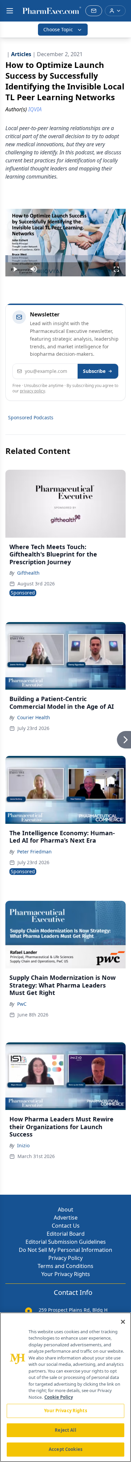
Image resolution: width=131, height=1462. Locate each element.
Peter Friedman (34, 851)
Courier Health (33, 717)
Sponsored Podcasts (30, 417)
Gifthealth (28, 573)
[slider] (65, 258)
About (65, 1209)
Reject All (65, 1430)
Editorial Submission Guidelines (66, 1241)
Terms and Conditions (65, 1266)
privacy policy (32, 391)
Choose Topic (58, 29)
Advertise (66, 1217)
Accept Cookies (65, 1449)
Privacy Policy (65, 1258)
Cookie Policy (58, 1397)
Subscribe (94, 371)
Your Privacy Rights (65, 1274)
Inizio (23, 1145)
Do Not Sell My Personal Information (65, 1250)
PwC (22, 1004)
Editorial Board (66, 1233)
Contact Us (66, 1225)
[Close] (123, 1321)
